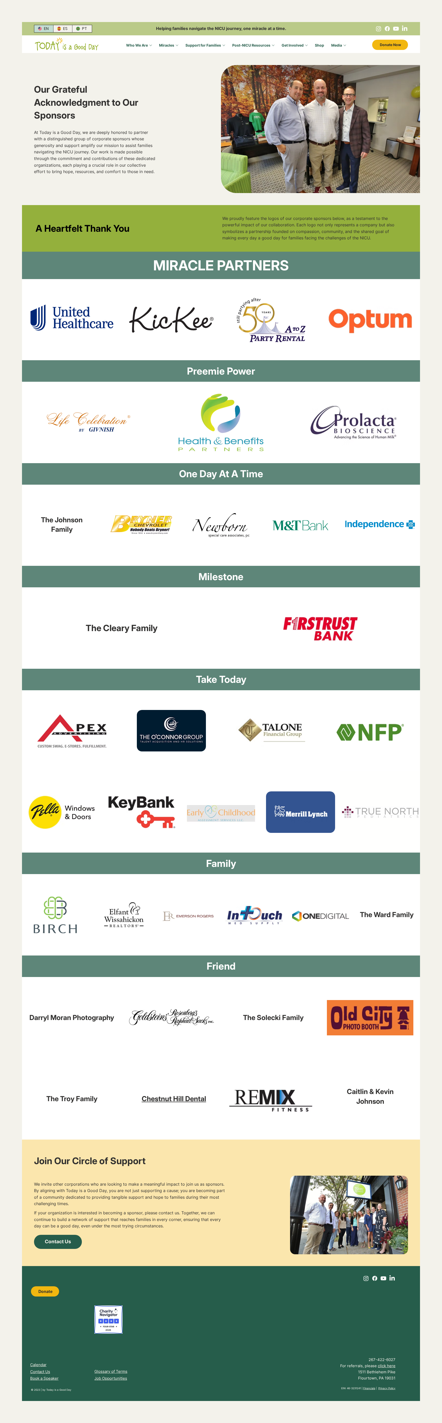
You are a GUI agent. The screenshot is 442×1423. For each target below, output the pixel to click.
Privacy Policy (386, 1388)
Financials (369, 1388)
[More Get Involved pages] (306, 45)
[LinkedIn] (404, 28)
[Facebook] (387, 28)
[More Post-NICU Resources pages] (273, 45)
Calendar (38, 1364)
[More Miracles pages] (177, 45)
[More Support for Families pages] (224, 45)
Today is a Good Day (58, 1389)
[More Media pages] (345, 45)
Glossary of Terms (110, 1371)
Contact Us (40, 1371)
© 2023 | (36, 1389)
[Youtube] (396, 28)
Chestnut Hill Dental (174, 1099)
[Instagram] (378, 28)
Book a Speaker (44, 1378)
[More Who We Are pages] (150, 45)
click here (386, 1365)
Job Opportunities (110, 1378)
